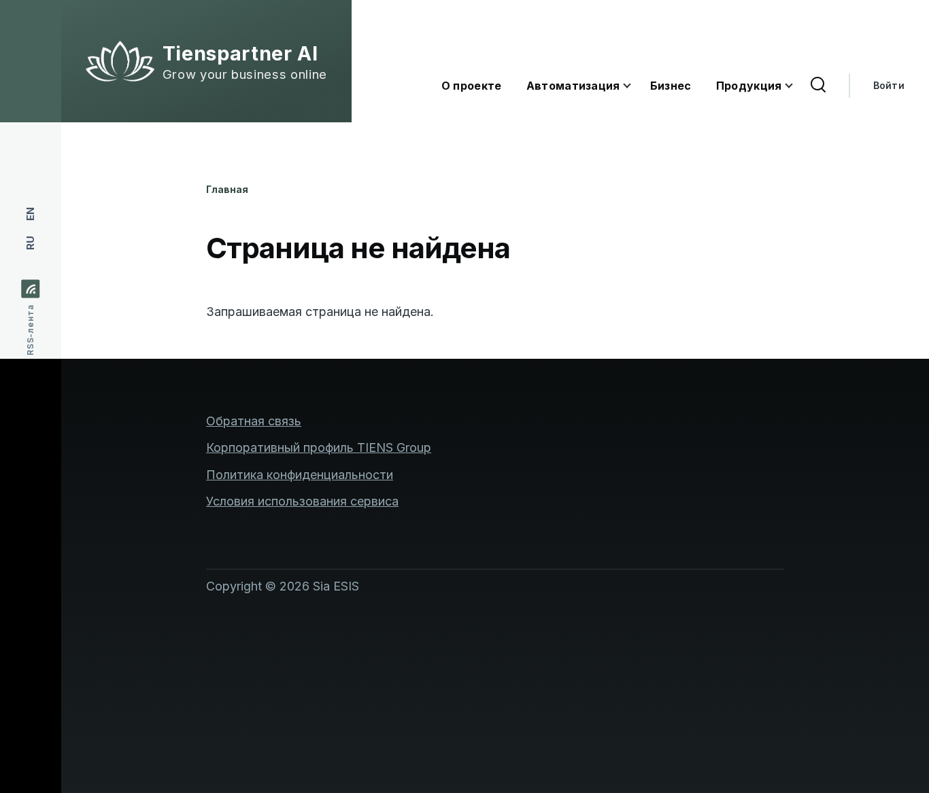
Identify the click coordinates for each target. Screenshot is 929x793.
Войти (889, 85)
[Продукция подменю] (797, 86)
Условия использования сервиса (302, 501)
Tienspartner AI (240, 54)
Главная (227, 189)
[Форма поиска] (818, 85)
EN (30, 214)
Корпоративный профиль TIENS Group (318, 447)
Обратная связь (253, 421)
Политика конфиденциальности (299, 475)
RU (30, 243)
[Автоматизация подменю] (635, 86)
